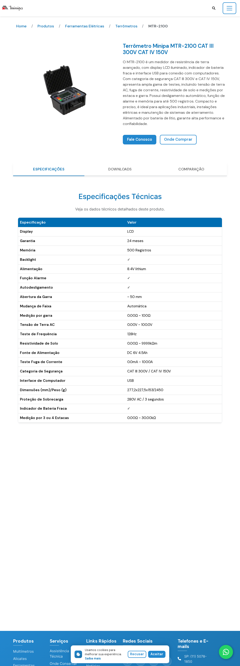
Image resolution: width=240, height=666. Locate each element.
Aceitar (156, 654)
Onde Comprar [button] (178, 139)
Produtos (46, 26)
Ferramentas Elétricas (84, 26)
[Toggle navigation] (229, 8)
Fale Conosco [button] (139, 139)
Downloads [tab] (120, 169)
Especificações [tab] (48, 169)
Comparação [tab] (191, 169)
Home (21, 26)
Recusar (137, 654)
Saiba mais (93, 658)
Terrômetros (126, 26)
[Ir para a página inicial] (14, 8)
